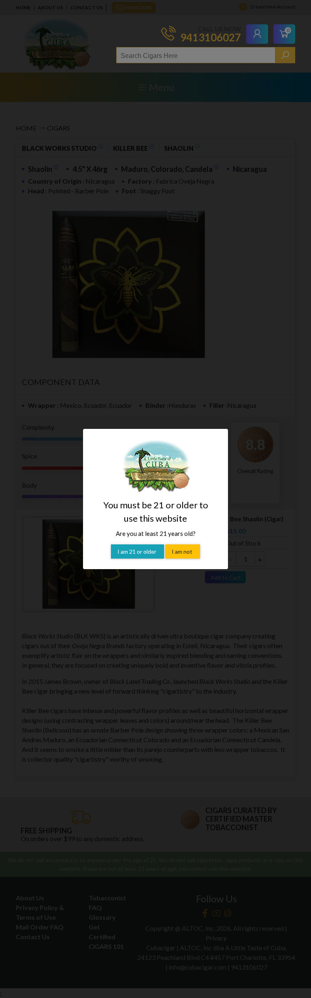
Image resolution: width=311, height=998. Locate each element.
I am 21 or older (137, 551)
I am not (182, 551)
